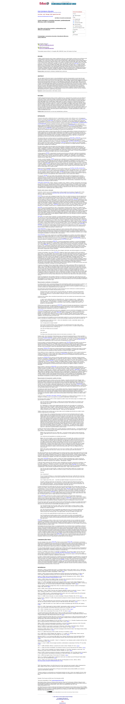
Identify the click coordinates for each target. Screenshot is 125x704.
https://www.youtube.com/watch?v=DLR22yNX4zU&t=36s (49, 660)
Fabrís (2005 (40, 207)
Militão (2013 (55, 241)
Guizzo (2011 (43, 495)
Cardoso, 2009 (50, 120)
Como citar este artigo (78, 22)
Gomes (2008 (53, 395)
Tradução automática (78, 26)
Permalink (76, 34)
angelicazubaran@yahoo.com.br (58, 680)
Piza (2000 (48, 169)
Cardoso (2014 (40, 169)
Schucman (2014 (46, 182)
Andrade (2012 (78, 137)
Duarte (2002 (76, 199)
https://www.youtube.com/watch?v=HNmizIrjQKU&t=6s (48, 577)
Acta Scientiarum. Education (46, 11)
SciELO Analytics (78, 15)
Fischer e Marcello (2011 (42, 228)
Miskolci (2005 (53, 366)
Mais (75, 31)
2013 (77, 63)
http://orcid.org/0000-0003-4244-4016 (46, 48)
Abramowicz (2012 (46, 348)
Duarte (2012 (59, 395)
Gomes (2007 (59, 312)
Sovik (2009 (45, 175)
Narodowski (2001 (64, 353)
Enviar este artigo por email (79, 27)
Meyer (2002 (69, 342)
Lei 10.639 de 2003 (75, 122)
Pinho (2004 (49, 395)
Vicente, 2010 (54, 541)
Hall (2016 (62, 559)
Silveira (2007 (72, 137)
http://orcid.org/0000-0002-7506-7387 (46, 45)
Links (63, 571)
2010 (75, 63)
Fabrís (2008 (40, 216)
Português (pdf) (77, 19)
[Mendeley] (73, 31)
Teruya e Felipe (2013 (41, 234)
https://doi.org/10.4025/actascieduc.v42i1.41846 (45, 16)
